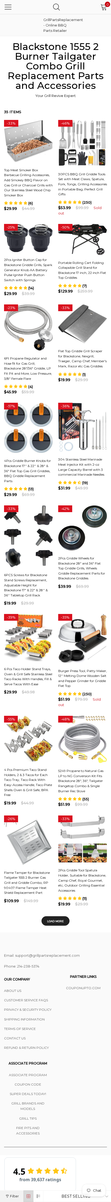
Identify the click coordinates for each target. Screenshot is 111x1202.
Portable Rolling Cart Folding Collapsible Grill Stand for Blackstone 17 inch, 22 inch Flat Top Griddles (82, 270)
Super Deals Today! (28, 1094)
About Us (12, 991)
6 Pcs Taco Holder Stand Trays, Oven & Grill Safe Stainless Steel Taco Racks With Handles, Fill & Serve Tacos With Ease (28, 676)
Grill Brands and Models (27, 1106)
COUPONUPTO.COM (83, 988)
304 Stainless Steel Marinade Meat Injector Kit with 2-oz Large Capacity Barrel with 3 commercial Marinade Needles (81, 466)
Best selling (75, 1196)
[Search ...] (56, 7)
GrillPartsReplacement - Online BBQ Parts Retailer (56, 25)
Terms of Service (20, 1029)
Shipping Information (24, 1019)
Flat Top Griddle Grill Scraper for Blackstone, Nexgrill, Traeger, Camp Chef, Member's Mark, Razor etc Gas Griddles (82, 358)
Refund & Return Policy (26, 1048)
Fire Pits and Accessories (28, 1130)
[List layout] (38, 1196)
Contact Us (15, 1038)
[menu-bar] (8, 7)
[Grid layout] (28, 1196)
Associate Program (28, 1075)
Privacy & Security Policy (27, 1010)
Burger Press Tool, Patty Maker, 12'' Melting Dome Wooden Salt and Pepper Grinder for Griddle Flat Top (82, 678)
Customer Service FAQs (26, 1000)
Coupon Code (28, 1084)
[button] (18, 203)
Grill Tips (28, 1118)
